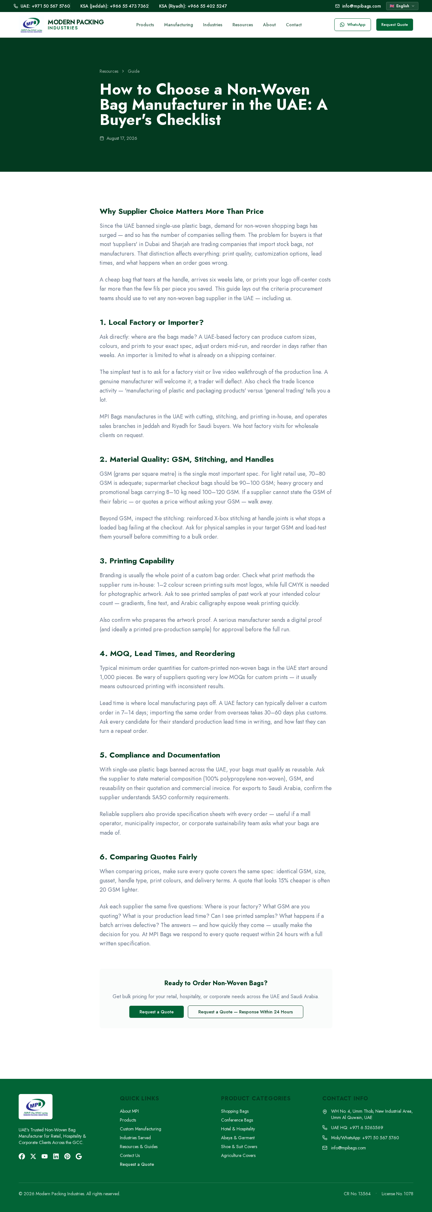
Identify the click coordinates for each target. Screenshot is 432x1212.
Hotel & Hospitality (238, 1129)
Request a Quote (156, 1012)
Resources (242, 25)
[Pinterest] (67, 1156)
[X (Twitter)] (33, 1156)
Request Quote (394, 25)
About (269, 25)
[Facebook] (22, 1156)
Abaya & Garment (238, 1138)
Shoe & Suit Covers (239, 1146)
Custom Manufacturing (140, 1129)
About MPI (129, 1111)
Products (145, 25)
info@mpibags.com (361, 6)
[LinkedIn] (56, 1156)
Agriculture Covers (238, 1155)
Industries (212, 25)
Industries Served (135, 1138)
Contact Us (130, 1155)
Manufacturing (178, 25)
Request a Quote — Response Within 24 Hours (245, 1012)
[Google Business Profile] (79, 1156)
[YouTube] (44, 1156)
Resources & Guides (138, 1146)
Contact (294, 25)
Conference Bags (237, 1120)
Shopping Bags (235, 1111)
